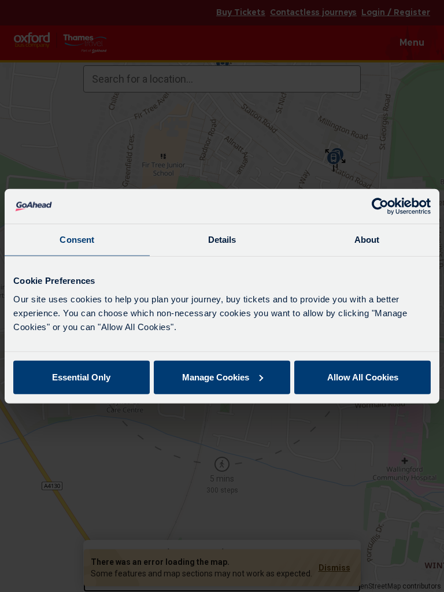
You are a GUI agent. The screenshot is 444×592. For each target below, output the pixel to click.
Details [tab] (222, 240)
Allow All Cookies (362, 377)
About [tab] (367, 240)
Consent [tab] (77, 240)
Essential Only (81, 377)
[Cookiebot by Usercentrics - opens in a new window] (380, 206)
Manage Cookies (215, 377)
